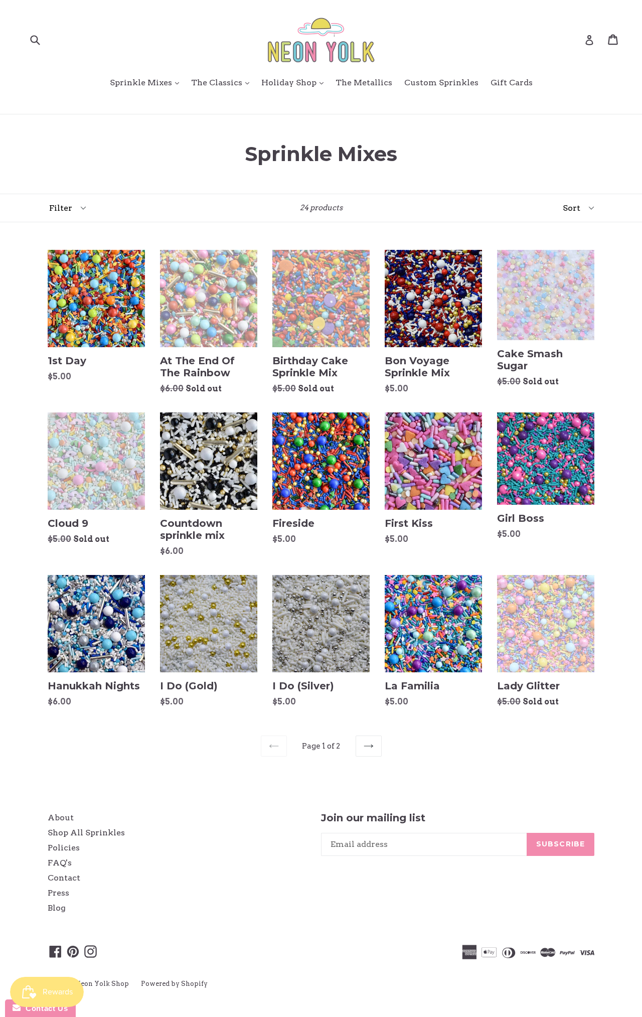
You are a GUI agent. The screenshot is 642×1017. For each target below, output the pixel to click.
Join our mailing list (373, 818)
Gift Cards (512, 82)
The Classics (222, 82)
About (61, 817)
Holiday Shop (295, 82)
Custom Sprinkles (441, 82)
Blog (57, 908)
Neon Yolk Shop (102, 983)
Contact (64, 878)
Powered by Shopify (174, 983)
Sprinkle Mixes (147, 82)
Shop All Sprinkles (86, 832)
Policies (64, 847)
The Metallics (364, 82)
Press (58, 893)
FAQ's (60, 862)
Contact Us (44, 1008)
